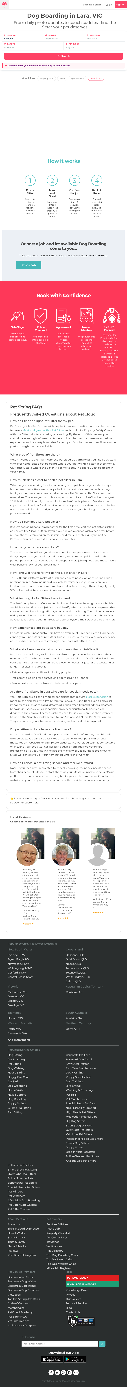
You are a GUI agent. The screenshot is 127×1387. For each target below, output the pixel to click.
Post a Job (29, 265)
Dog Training (74, 1081)
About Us (14, 1224)
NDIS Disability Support (81, 1107)
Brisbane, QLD (75, 955)
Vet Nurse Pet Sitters (79, 1134)
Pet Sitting (14, 1063)
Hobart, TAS (15, 1018)
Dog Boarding (17, 1099)
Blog (69, 1307)
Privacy (70, 1294)
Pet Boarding (16, 1059)
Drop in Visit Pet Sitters (81, 1151)
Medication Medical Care (81, 1116)
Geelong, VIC (16, 996)
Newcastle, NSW (18, 963)
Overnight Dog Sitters (22, 1174)
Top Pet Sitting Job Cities (24, 1299)
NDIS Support (17, 1094)
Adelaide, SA (74, 1018)
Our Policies (73, 1299)
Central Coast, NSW (20, 976)
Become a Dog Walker (22, 1281)
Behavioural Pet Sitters (22, 1182)
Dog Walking (16, 1068)
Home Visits (15, 1090)
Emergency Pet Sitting (22, 1169)
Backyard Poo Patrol (79, 1059)
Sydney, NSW (16, 955)
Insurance (52, 1241)
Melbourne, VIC (17, 992)
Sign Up (120, 4)
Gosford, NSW (17, 972)
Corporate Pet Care (78, 1055)
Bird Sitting (73, 1085)
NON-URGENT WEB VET (81, 1284)
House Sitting (16, 1072)
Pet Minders (15, 1191)
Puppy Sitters (74, 1147)
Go (102, 1343)
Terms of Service (76, 1303)
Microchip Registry (58, 1268)
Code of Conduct (19, 1303)
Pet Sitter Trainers (19, 1209)
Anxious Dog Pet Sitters (81, 1160)
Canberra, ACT (75, 992)
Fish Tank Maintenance (81, 1068)
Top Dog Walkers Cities (61, 1263)
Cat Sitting (14, 1081)
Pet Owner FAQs (56, 1237)
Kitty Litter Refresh (77, 1063)
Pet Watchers (16, 1195)
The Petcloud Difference (23, 1228)
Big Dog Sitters (75, 1121)
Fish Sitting (15, 1112)
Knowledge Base (76, 1290)
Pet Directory (54, 1250)
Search (65, 56)
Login (109, 4)
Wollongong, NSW (20, 968)
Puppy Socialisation (78, 1077)
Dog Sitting (15, 1055)
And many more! (19, 1039)
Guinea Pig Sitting (19, 1107)
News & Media (17, 1246)
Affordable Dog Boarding (24, 1200)
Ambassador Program (22, 1325)
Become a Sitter (92, 4)
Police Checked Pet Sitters (82, 1156)
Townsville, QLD (76, 972)
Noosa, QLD (73, 963)
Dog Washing (75, 1072)
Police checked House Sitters (84, 1138)
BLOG (76, 1372)
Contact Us (73, 1312)
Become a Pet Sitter (20, 1277)
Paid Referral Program (22, 1255)
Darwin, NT (73, 1028)
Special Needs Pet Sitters (24, 1187)
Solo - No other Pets (20, 1178)
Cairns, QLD (73, 981)
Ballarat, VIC (15, 1000)
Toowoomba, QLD (77, 968)
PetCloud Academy (20, 1312)
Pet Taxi (71, 1094)
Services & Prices (57, 1224)
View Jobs (14, 1294)
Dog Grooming (17, 1085)
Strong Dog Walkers (79, 1125)
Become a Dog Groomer (23, 1290)
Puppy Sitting (17, 1103)
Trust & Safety (16, 1241)
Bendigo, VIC (16, 1005)
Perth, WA (14, 1028)
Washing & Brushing (79, 1090)
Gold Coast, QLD (76, 959)
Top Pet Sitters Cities (59, 1259)
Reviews (13, 1250)
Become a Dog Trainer (22, 1285)
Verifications (54, 1246)
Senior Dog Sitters (77, 1143)
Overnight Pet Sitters (79, 1129)
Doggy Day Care (18, 1077)
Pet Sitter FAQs (17, 1316)
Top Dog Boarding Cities (62, 1255)
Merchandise (16, 1307)
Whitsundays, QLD (78, 976)
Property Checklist (58, 1233)
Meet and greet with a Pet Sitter (44, 430)
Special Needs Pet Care (80, 1103)
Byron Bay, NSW (18, 959)
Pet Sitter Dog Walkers (22, 1204)
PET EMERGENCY (77, 1277)
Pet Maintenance (77, 1099)
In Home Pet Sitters (20, 1165)
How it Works (16, 1233)
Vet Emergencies (18, 1321)
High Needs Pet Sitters (80, 1112)
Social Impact (16, 1237)
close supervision (97, 696)
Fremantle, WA (17, 1033)
